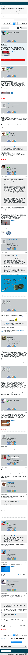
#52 (26, 313)
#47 (26, 79)
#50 (26, 176)
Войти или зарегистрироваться (20, 0)
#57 (26, 467)
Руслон (8, 367)
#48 (26, 115)
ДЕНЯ (8, 399)
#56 (26, 446)
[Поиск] (18, 28)
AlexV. (8, 31)
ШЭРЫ (8, 521)
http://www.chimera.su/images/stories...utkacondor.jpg (12, 294)
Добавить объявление (16, 641)
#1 (26, 44)
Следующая (24, 23)
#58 (26, 494)
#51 (26, 252)
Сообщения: (9, 35)
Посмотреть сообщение (14, 146)
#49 (26, 144)
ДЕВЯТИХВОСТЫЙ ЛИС (12, 239)
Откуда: (8, 36)
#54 (26, 380)
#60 (26, 562)
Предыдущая (7, 23)
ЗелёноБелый (10, 435)
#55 (26, 412)
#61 (26, 593)
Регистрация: (9, 34)
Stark (8, 455)
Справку (7, 323)
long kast (9, 164)
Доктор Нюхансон (11, 67)
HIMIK (8, 103)
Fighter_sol (9, 336)
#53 (26, 349)
